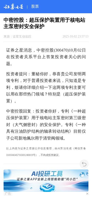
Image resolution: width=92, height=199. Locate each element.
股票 (35, 6)
